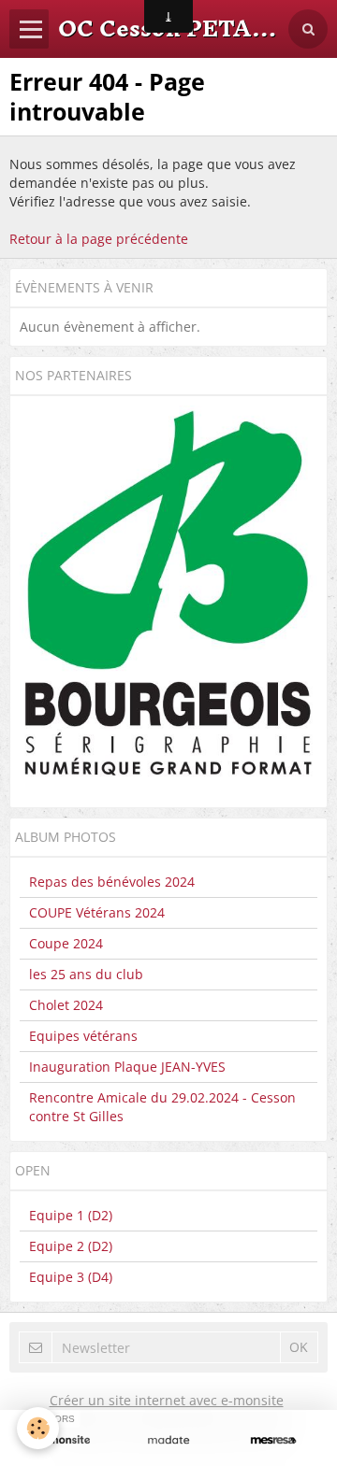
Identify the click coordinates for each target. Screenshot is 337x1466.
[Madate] (168, 1440)
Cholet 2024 (66, 1005)
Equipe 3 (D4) (70, 1277)
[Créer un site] (64, 1440)
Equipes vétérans (83, 1036)
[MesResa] (273, 1440)
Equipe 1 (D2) (70, 1215)
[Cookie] (38, 1428)
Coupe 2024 (66, 943)
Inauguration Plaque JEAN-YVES (127, 1066)
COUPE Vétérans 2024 (97, 912)
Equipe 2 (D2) (70, 1246)
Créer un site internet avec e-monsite (167, 1400)
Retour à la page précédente (98, 239)
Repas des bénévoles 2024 (112, 881)
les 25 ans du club (86, 974)
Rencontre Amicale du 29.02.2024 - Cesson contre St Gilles (162, 1107)
